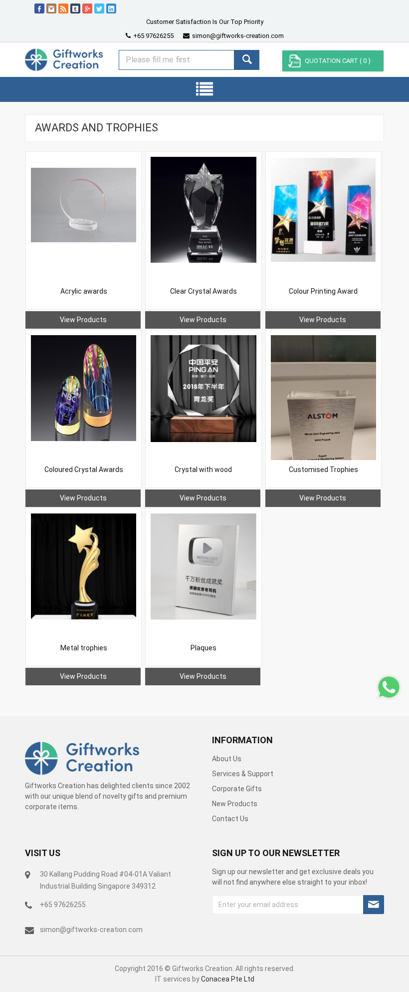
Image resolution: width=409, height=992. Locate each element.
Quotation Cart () (338, 60)
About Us (226, 759)
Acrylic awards (83, 291)
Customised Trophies (323, 470)
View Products (83, 320)
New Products (234, 804)
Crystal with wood (203, 470)
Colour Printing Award (323, 291)
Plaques (203, 648)
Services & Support (242, 774)
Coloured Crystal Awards (83, 470)
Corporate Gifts (237, 789)
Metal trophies (83, 648)
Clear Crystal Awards (203, 291)
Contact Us (230, 819)
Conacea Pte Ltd (227, 979)
